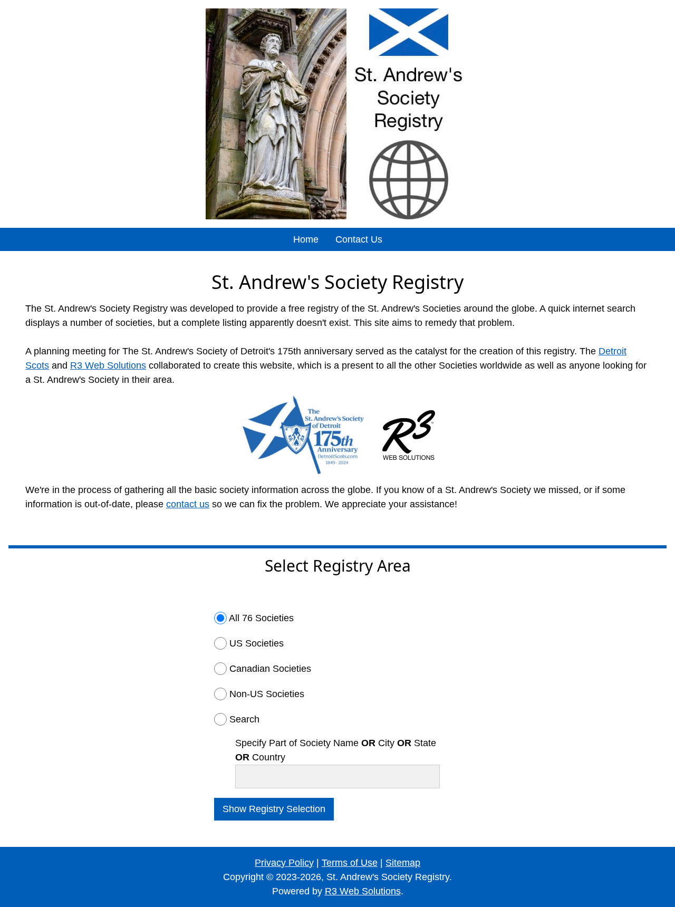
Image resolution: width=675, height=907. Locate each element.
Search (244, 719)
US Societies (256, 643)
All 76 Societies (261, 618)
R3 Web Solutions (108, 365)
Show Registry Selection (274, 809)
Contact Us (358, 239)
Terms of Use (350, 862)
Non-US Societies (266, 694)
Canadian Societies (270, 668)
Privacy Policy (284, 862)
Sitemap (402, 862)
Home (306, 239)
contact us (187, 504)
